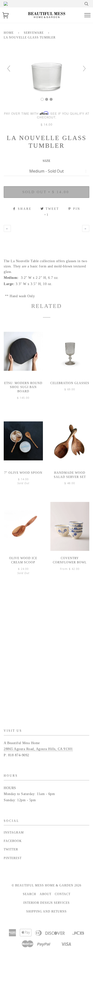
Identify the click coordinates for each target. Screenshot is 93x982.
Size (47, 161)
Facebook (13, 841)
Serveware (34, 33)
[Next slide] (84, 68)
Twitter (11, 849)
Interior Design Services (46, 903)
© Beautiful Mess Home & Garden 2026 (46, 885)
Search (29, 894)
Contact (62, 894)
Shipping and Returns (46, 911)
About (45, 894)
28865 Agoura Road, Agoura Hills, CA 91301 (38, 749)
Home (9, 33)
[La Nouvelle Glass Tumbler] (42, 99)
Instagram (14, 832)
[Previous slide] (9, 68)
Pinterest (13, 858)
